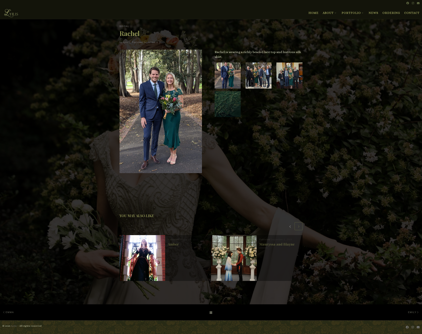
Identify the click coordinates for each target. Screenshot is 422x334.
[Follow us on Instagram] (413, 3)
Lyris (125, 42)
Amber (173, 244)
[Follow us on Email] (418, 3)
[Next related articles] (298, 226)
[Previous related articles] (290, 226)
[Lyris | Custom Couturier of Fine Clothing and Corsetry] (11, 11)
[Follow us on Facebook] (407, 3)
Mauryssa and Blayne (277, 244)
